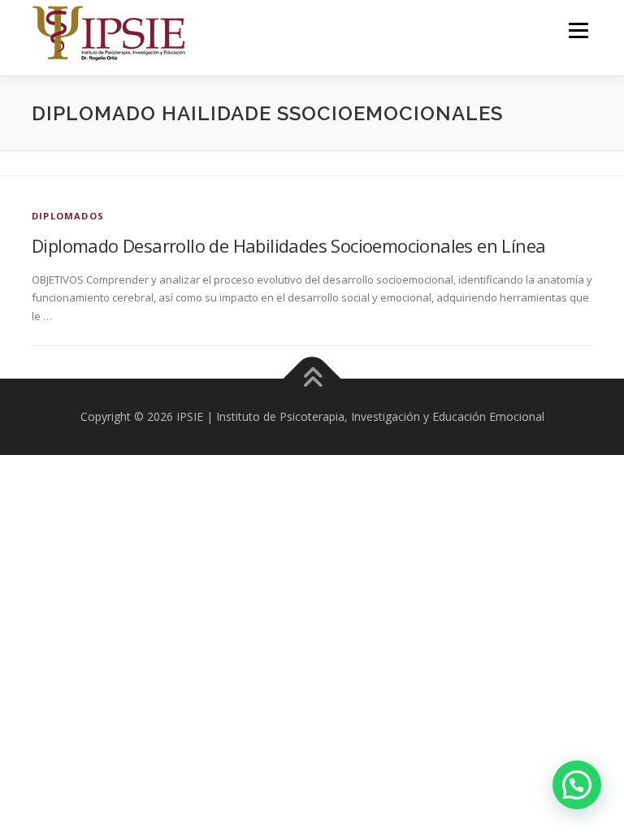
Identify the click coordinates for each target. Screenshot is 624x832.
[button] (576, 784)
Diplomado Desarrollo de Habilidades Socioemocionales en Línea (288, 245)
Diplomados (68, 216)
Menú (578, 30)
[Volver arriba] (312, 379)
